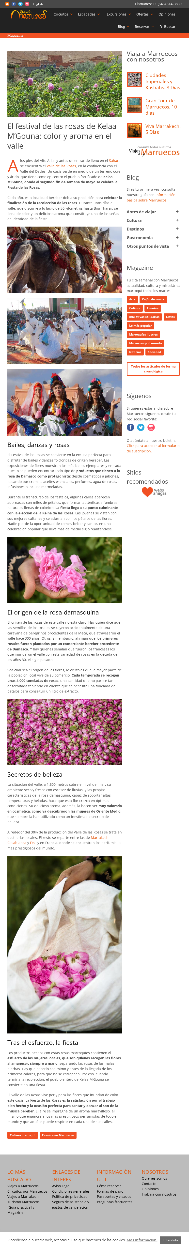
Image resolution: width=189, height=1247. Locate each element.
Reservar (142, 26)
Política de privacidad (70, 1196)
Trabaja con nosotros (159, 1194)
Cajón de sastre (153, 299)
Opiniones (166, 14)
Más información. (142, 1239)
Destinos (135, 229)
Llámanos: (144, 3)
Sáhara (115, 160)
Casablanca (16, 842)
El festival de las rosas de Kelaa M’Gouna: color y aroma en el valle (61, 136)
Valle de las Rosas (61, 166)
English (38, 4)
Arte (132, 299)
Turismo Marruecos (23, 1202)
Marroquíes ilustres (143, 334)
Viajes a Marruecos (23, 1186)
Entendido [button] (170, 1240)
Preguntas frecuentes (114, 1202)
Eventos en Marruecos (58, 1135)
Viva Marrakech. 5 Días (163, 129)
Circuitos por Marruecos (27, 1191)
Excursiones (116, 14)
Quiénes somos (154, 1178)
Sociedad (154, 352)
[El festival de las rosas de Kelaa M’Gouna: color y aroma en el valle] (64, 84)
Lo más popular (140, 325)
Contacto (149, 1183)
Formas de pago (110, 1191)
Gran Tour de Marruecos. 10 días (161, 106)
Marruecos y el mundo (145, 343)
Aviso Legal (61, 1186)
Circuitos (61, 14)
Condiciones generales (71, 1191)
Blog (121, 26)
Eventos (152, 308)
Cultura (134, 220)
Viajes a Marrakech (23, 1196)
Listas (170, 317)
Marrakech (100, 837)
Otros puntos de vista (148, 246)
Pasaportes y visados (114, 1196)
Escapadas (86, 14)
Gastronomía (140, 237)
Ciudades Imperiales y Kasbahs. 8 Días (162, 81)
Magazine (15, 1212)
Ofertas (142, 14)
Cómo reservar (109, 1186)
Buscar (169, 26)
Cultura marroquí (22, 1135)
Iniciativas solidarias (144, 317)
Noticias (135, 352)
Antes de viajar (141, 212)
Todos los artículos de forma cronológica (153, 368)
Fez (32, 842)
